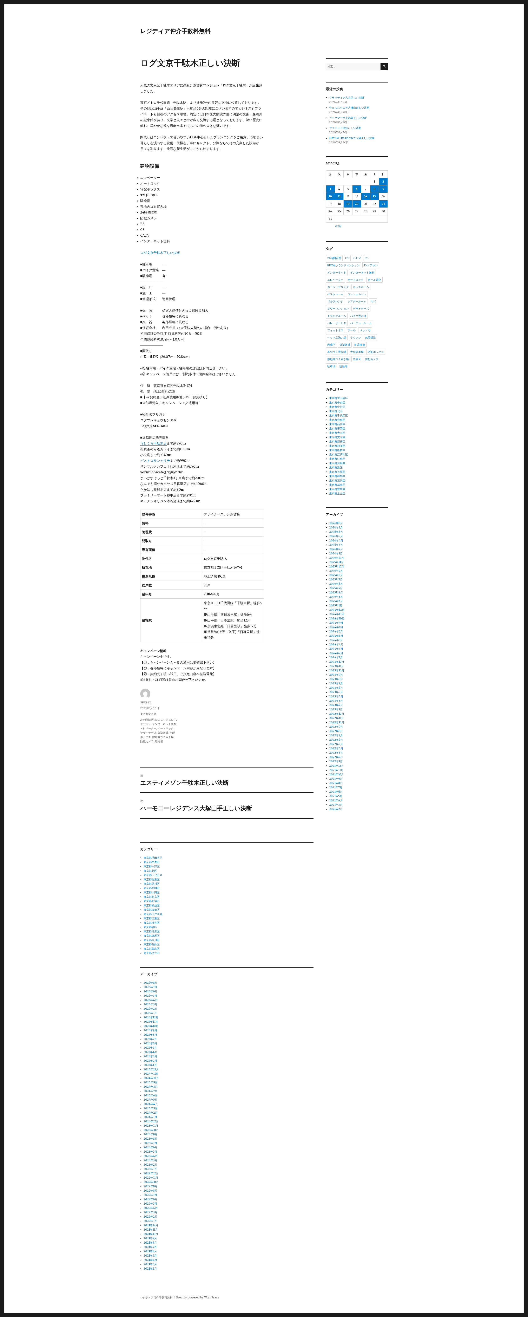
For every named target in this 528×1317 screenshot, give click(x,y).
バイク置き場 (358, 315)
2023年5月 (150, 1151)
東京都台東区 (152, 879)
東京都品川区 (152, 883)
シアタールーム (357, 301)
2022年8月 (150, 1190)
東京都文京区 (148, 714)
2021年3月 (150, 1264)
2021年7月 (150, 1247)
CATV (164, 719)
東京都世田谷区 (153, 858)
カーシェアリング (338, 287)
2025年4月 (150, 1052)
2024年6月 (151, 1095)
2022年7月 (150, 1195)
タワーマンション (338, 308)
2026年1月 (150, 1013)
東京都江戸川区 (153, 914)
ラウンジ (355, 337)
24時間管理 (147, 719)
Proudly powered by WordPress (197, 1297)
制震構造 (359, 344)
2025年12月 (151, 1017)
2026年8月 (150, 983)
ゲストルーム (335, 294)
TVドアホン (371, 265)
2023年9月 (150, 1134)
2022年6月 (150, 1199)
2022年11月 (151, 1177)
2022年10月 (151, 1182)
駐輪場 (159, 741)
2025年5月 (150, 1047)
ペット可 (365, 330)
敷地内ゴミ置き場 (163, 737)
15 (374, 196)
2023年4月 (151, 1156)
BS (157, 719)
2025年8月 (150, 1034)
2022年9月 (150, 1186)
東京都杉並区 (152, 905)
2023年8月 (150, 1138)
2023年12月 (151, 1121)
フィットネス (335, 330)
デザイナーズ (148, 732)
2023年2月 (150, 1164)
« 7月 (338, 226)
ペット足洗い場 (336, 337)
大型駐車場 (357, 352)
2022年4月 (151, 1208)
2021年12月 (151, 1225)
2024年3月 (151, 1108)
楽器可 (357, 359)
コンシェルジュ (357, 294)
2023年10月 (151, 1130)
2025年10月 (151, 1026)
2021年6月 (150, 1251)
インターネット (336, 272)
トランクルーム (336, 315)
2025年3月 (150, 1056)
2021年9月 (150, 1238)
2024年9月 (151, 1082)
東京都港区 (150, 927)
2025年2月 (150, 1060)
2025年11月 (151, 1021)
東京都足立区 (152, 953)
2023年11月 (151, 1125)
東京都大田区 (152, 892)
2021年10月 (151, 1234)
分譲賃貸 (163, 732)
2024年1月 (150, 1117)
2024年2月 (151, 1112)
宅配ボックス (376, 352)
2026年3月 (150, 1004)
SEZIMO (145, 702)
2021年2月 (150, 1268)
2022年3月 (150, 1212)
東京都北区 (150, 870)
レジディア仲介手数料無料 (175, 30)
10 (330, 196)
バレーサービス (336, 323)
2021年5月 (150, 1255)
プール (352, 330)
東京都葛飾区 (152, 944)
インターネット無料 (164, 724)
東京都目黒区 (152, 931)
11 (339, 196)
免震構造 (370, 337)
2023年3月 (150, 1160)
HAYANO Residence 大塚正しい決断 (352, 138)
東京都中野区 (152, 866)
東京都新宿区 (152, 901)
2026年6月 (150, 991)
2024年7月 (150, 1091)
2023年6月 (150, 1147)
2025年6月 (150, 1043)
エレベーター (148, 728)
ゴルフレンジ (335, 301)
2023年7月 (150, 1143)
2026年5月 (150, 995)
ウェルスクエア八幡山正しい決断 (349, 108)
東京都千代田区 (153, 875)
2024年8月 (151, 1086)
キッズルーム (361, 287)
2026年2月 (150, 1008)
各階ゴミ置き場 (336, 352)
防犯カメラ (147, 741)
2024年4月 (151, 1104)
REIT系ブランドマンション (343, 265)
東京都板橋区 (152, 909)
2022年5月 (150, 1203)
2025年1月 (150, 1065)
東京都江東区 (152, 918)
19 (347, 204)
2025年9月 (150, 1030)
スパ (373, 301)
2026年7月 (150, 987)
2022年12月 (151, 1173)
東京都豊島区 (152, 948)
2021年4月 (150, 1260)
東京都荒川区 (152, 940)
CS (171, 719)
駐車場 (331, 366)
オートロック (166, 728)
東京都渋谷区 (152, 922)
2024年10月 (151, 1078)
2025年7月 (150, 1039)
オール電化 (374, 279)
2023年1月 (150, 1169)
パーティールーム (361, 323)
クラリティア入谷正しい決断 (346, 97)
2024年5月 (150, 1099)
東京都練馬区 (152, 935)
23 (383, 204)
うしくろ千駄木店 (153, 443)
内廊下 (331, 344)
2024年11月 (151, 1073)
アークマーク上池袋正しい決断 (348, 118)
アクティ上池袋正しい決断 (345, 128)
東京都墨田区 (152, 888)
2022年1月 (150, 1221)
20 (356, 204)
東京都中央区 (152, 862)
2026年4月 (151, 1000)
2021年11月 (151, 1229)
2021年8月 (150, 1242)
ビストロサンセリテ (155, 461)
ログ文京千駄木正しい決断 (160, 253)
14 (365, 196)
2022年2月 (150, 1216)
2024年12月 (151, 1069)
